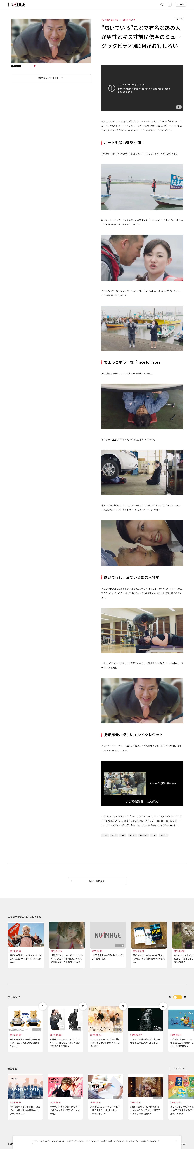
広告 (105, 835)
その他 (132, 835)
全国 (153, 835)
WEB (114, 835)
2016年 (163, 835)
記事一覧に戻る (97, 880)
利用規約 (148, 1141)
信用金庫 (143, 835)
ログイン (181, 5)
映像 (122, 835)
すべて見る (178, 1068)
